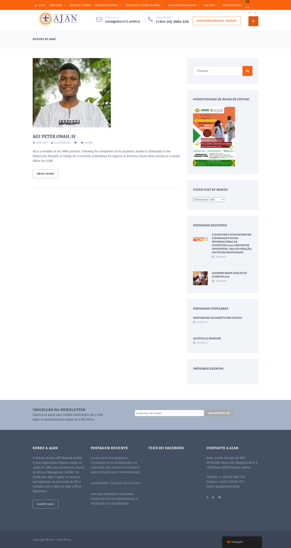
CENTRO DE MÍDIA (106, 5)
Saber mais (45, 504)
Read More (45, 173)
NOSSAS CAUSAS (80, 5)
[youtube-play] (255, 13)
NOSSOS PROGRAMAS (182, 5)
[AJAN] (57, 19)
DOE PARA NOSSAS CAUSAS (216, 20)
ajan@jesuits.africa (122, 21)
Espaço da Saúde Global (143, 5)
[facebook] (243, 13)
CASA (41, 5)
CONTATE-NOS (232, 5)
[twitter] (249, 13)
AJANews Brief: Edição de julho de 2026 (229, 274)
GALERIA (209, 5)
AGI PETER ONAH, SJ (54, 136)
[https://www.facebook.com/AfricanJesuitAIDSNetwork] (207, 497)
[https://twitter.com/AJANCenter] (213, 497)
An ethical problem (207, 338)
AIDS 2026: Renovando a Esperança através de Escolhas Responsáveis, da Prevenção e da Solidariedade (115, 499)
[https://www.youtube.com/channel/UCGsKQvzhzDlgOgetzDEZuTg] (219, 497)
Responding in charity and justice (217, 318)
